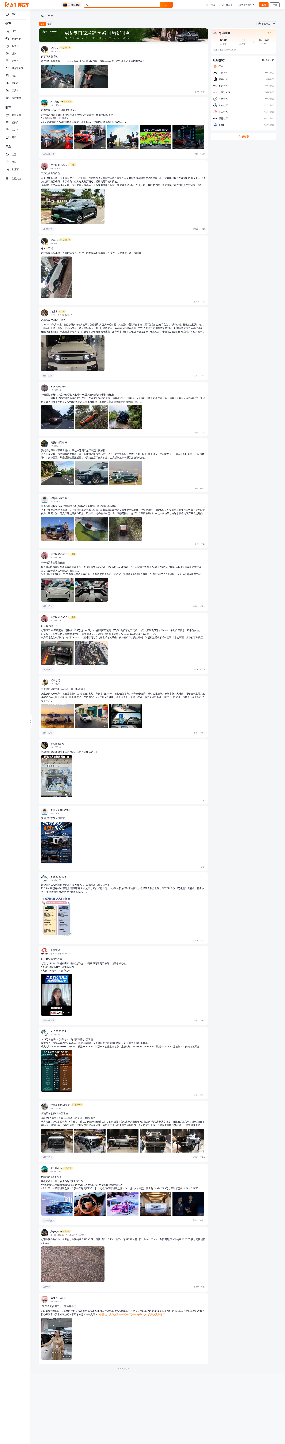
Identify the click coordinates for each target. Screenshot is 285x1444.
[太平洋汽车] (17, 4)
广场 (41, 15)
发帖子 (245, 136)
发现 (50, 15)
